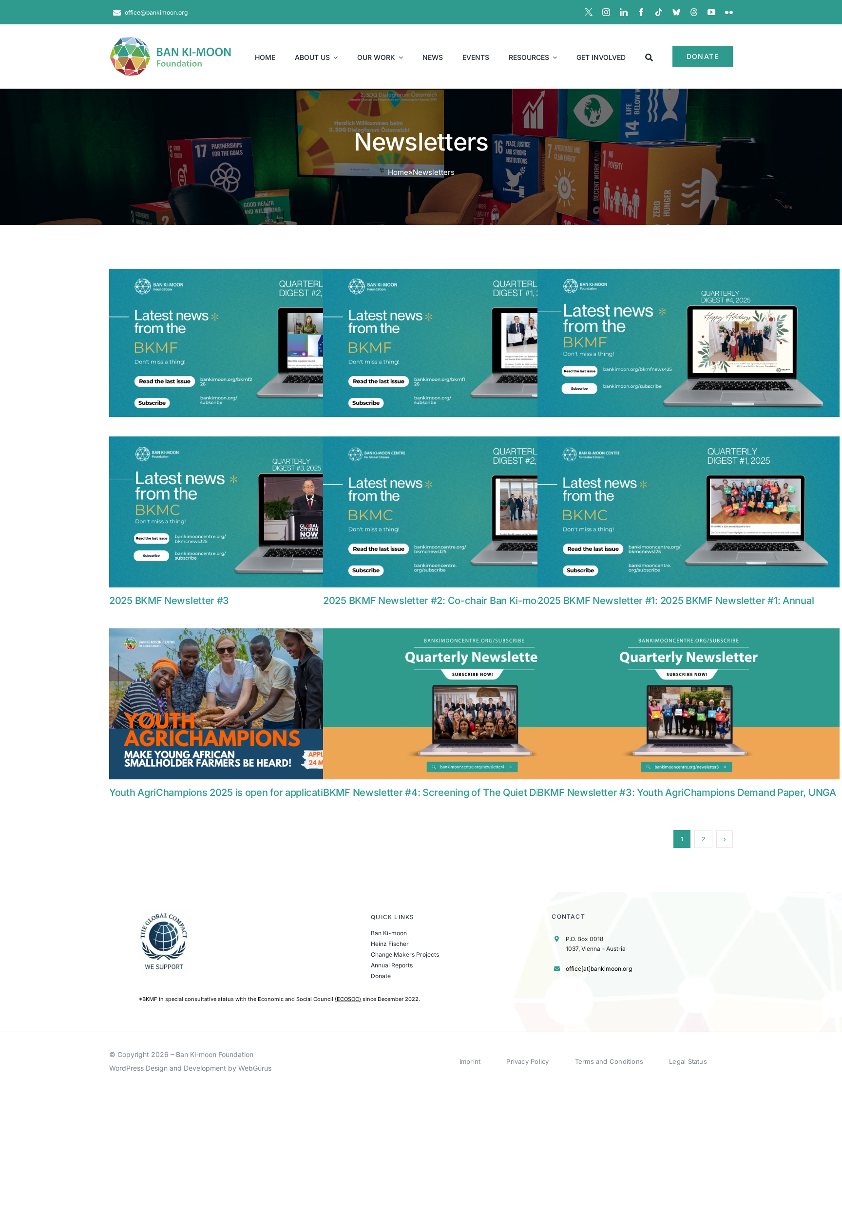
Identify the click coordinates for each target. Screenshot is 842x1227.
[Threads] (694, 12)
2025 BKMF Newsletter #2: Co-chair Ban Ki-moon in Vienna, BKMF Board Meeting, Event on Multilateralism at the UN (473, 607)
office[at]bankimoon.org (599, 968)
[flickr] (729, 12)
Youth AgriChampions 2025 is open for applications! (225, 792)
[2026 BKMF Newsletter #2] (260, 344)
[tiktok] (659, 12)
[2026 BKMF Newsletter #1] (474, 344)
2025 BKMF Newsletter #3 (169, 600)
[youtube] (711, 12)
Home (398, 172)
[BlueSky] (676, 12)
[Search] (649, 56)
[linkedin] (624, 12)
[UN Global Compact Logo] (164, 912)
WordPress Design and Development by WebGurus (190, 1068)
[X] (589, 12)
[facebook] (641, 12)
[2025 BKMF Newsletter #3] (260, 511)
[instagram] (606, 12)
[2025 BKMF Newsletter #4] (688, 344)
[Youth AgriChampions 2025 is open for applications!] (260, 703)
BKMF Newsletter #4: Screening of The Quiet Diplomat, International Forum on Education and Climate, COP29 (447, 799)
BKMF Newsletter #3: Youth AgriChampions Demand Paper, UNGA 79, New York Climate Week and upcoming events (686, 799)
